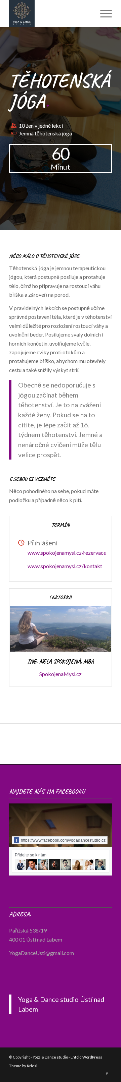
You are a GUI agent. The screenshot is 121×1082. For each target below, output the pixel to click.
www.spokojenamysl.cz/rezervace (67, 552)
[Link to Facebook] (107, 1074)
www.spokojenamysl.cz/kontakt (65, 566)
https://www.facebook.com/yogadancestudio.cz (63, 840)
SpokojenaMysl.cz (60, 674)
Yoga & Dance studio (50, 1057)
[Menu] (102, 13)
